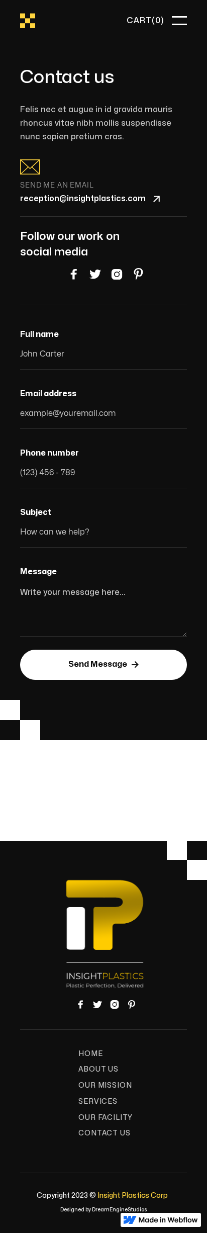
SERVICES (98, 1101)
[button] (145, 20)
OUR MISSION (105, 1085)
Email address (48, 394)
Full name (39, 334)
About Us (98, 1069)
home (90, 1053)
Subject (36, 512)
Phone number (49, 453)
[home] (27, 21)
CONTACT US (104, 1133)
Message (38, 572)
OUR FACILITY (105, 1117)
